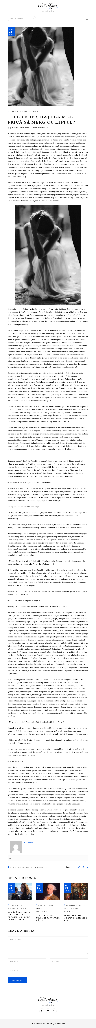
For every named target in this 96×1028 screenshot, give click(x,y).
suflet (43, 867)
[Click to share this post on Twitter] (79, 867)
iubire (36, 867)
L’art (22, 905)
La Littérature (74, 905)
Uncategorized (43, 912)
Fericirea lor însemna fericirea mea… (75, 918)
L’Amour (14, 111)
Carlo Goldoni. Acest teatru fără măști (48, 918)
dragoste (27, 867)
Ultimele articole (29, 111)
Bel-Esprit (15, 867)
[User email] (10, 858)
